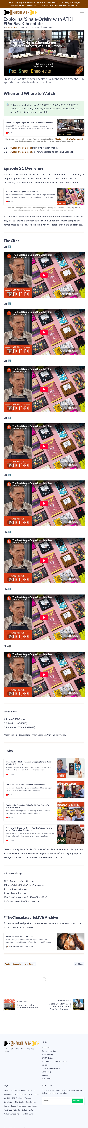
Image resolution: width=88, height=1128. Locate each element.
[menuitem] (63, 1047)
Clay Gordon (11, 27)
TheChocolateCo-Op (12, 1110)
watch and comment (21, 147)
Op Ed (16, 1094)
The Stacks (19, 1102)
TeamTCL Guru (27, 1114)
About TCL (46, 1047)
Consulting (46, 1072)
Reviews (24, 1094)
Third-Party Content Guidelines (54, 1061)
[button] (81, 12)
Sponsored (8, 1094)
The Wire (28, 1098)
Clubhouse (21, 1106)
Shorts (6, 1106)
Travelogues (34, 1094)
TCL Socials (46, 1079)
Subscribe (77, 1100)
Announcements (27, 1090)
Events (17, 1090)
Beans (13, 1106)
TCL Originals (17, 1098)
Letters (31, 1110)
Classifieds (8, 1090)
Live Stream (30, 964)
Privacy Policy (47, 1054)
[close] (85, 4)
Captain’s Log (31, 1102)
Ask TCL (7, 1098)
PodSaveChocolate (13, 964)
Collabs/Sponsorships (51, 1068)
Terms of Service (49, 1051)
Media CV (46, 1075)
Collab (24, 1110)
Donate (45, 1065)
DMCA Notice (47, 1058)
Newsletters (8, 1102)
